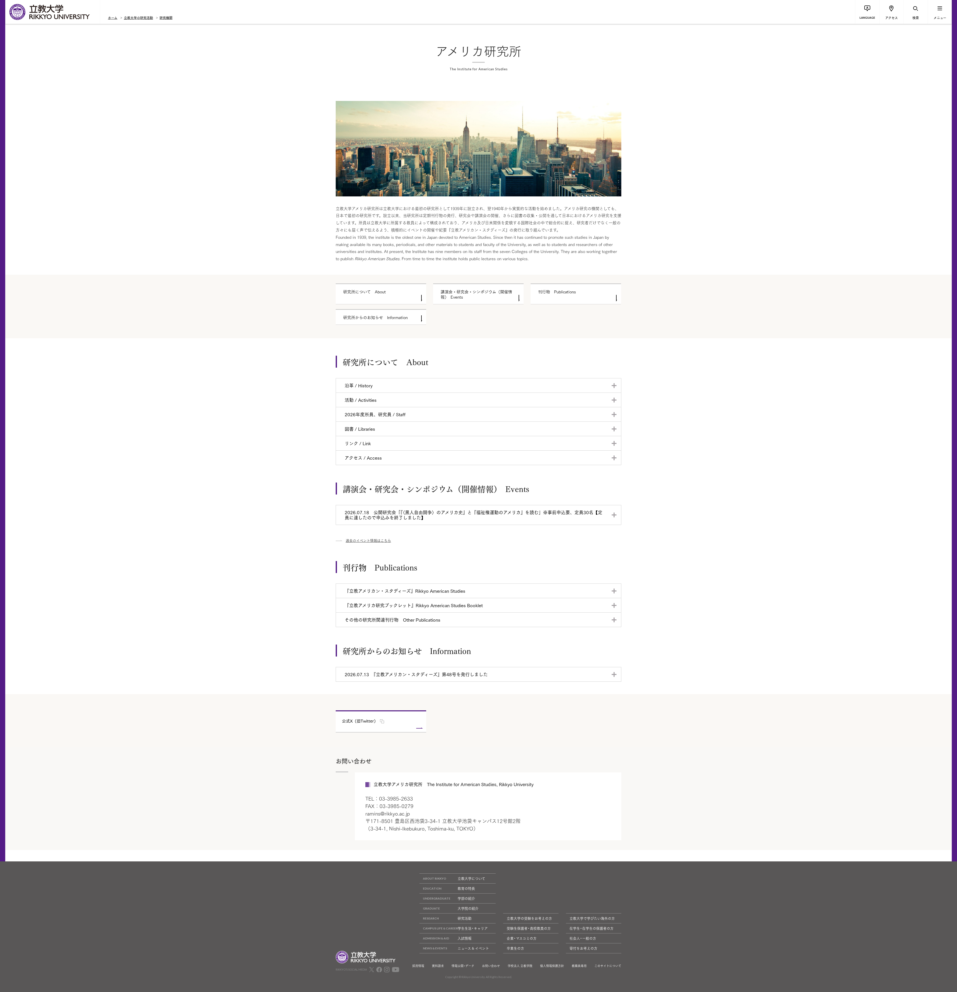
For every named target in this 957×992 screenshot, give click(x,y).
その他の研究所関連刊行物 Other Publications (392, 619)
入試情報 (465, 938)
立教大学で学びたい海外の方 (592, 918)
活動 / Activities (361, 399)
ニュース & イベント (473, 948)
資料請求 (438, 966)
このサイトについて (607, 966)
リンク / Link (358, 443)
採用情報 (418, 966)
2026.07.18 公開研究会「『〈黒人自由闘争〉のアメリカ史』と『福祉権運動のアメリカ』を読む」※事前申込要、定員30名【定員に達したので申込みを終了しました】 (473, 515)
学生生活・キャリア (473, 928)
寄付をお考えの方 (583, 948)
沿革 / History (359, 385)
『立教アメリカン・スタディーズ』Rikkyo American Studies (405, 590)
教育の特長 (466, 888)
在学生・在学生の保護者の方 (591, 928)
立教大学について (471, 878)
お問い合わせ (491, 966)
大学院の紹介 (468, 908)
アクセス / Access (363, 457)
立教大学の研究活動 (138, 17)
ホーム (112, 17)
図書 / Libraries (360, 428)
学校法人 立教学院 (520, 966)
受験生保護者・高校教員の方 (529, 928)
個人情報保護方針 (552, 966)
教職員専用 (579, 966)
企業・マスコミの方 (522, 938)
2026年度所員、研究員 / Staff (375, 414)
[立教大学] (52, 12)
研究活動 (465, 918)
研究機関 (166, 17)
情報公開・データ (463, 966)
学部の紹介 (466, 898)
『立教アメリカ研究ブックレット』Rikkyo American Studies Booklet (414, 605)
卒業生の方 (515, 948)
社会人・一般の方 (582, 938)
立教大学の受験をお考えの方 (529, 918)
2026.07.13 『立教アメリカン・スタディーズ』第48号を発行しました (416, 674)
